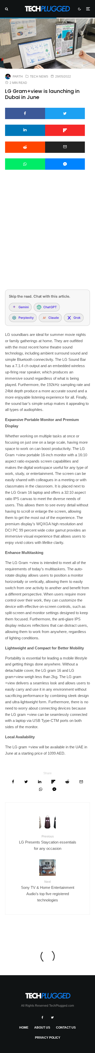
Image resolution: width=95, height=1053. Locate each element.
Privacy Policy (47, 1037)
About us (42, 1027)
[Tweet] (65, 113)
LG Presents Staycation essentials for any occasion (47, 843)
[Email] (65, 147)
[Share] (25, 113)
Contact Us (66, 1027)
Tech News (39, 76)
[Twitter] (52, 1017)
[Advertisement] (47, 236)
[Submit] (25, 147)
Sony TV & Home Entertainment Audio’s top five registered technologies (47, 891)
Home (23, 1027)
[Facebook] (42, 1017)
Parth (18, 76)
